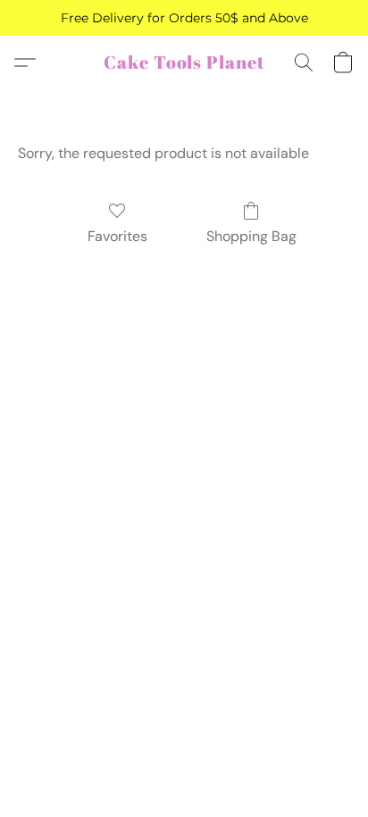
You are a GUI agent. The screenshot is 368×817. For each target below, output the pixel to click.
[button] (184, 62)
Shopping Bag (251, 236)
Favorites (117, 236)
